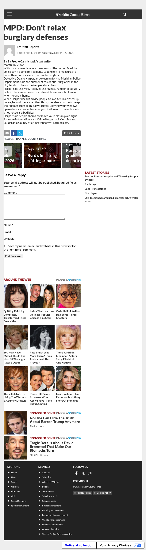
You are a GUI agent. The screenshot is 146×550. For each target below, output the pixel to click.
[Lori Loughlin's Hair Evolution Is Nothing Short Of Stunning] (68, 378)
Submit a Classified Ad (52, 524)
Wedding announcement (53, 520)
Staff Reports (30, 46)
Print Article (71, 133)
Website (9, 239)
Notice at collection (79, 545)
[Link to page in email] (7, 133)
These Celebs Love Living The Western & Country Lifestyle (15, 397)
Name (8, 225)
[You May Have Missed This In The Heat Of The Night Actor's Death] (16, 337)
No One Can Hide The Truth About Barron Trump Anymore (55, 422)
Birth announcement (51, 505)
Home (14, 472)
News (13, 477)
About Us (46, 472)
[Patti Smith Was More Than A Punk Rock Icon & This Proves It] (42, 337)
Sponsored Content (20, 505)
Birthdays (90, 184)
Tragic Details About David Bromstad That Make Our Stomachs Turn (52, 448)
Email (8, 232)
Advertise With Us (50, 482)
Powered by (62, 279)
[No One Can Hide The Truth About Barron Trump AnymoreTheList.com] (15, 423)
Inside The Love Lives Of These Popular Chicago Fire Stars (42, 314)
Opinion (15, 486)
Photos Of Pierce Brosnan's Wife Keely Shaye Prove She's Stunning (41, 399)
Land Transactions (95, 188)
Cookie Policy (104, 492)
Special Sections (18, 501)
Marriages (91, 193)
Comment (11, 192)
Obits (13, 496)
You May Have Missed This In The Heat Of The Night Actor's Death (14, 357)
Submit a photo (49, 501)
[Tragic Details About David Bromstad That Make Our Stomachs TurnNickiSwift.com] (15, 448)
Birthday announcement (53, 510)
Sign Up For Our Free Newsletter (57, 534)
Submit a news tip (50, 496)
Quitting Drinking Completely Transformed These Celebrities (15, 316)
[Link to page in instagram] (90, 473)
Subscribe (46, 477)
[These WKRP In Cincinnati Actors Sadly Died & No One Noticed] (68, 337)
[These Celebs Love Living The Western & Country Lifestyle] (16, 378)
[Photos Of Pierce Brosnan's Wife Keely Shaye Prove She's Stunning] (42, 378)
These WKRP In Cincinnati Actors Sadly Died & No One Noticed (66, 357)
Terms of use (48, 491)
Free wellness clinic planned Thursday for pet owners (111, 178)
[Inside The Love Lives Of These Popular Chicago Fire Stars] (42, 296)
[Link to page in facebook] (14, 133)
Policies (45, 486)
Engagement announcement (55, 515)
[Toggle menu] (9, 14)
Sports (14, 482)
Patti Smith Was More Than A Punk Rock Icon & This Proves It (41, 357)
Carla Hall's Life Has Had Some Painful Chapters (68, 314)
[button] (125, 14)
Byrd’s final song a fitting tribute (42, 158)
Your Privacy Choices (115, 545)
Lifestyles (15, 491)
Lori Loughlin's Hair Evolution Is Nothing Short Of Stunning (68, 397)
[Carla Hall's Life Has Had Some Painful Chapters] (68, 296)
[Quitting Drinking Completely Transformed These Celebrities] (16, 296)
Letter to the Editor (51, 529)
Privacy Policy (84, 492)
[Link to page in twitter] (20, 133)
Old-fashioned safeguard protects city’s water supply (111, 199)
